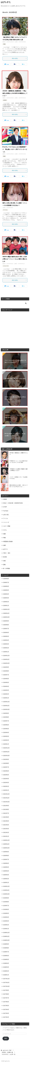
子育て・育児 (6, 553)
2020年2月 (6, 878)
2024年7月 (6, 674)
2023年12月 (6, 701)
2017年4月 (6, 1009)
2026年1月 (6, 605)
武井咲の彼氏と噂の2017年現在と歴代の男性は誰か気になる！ (15, 398)
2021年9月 (6, 805)
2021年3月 (6, 828)
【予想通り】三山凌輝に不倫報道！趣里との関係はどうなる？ (19, 469)
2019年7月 (6, 905)
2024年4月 (6, 686)
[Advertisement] (15, 328)
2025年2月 (6, 647)
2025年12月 (6, 609)
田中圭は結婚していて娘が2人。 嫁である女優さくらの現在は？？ (15, 434)
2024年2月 (6, 694)
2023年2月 (6, 740)
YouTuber (5, 510)
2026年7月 (6, 582)
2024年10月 (6, 663)
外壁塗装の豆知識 (7, 541)
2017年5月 (6, 1005)
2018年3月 (6, 967)
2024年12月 (6, 655)
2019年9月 (6, 898)
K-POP (5, 507)
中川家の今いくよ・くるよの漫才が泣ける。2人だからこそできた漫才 (19, 461)
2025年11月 (6, 613)
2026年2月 (6, 601)
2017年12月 (6, 978)
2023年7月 (6, 721)
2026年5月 (6, 590)
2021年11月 (6, 798)
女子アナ (5, 549)
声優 (4, 44)
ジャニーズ (5, 265)
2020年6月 (6, 863)
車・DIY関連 (6, 568)
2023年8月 (6, 717)
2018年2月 (6, 971)
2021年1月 (6, 836)
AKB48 (4, 100)
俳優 (4, 533)
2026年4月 (6, 594)
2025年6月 (6, 632)
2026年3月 (6, 598)
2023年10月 (6, 709)
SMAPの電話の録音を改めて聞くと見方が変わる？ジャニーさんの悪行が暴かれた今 (14, 259)
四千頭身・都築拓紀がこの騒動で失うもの (19, 453)
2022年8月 (6, 763)
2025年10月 (6, 617)
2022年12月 (6, 748)
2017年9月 (6, 990)
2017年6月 (6, 1001)
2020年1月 (6, 882)
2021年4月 (6, 824)
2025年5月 (6, 636)
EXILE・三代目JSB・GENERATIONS (13, 503)
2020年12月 (6, 840)
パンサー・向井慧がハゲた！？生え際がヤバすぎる (19, 477)
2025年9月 (6, 621)
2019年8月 (6, 901)
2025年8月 (6, 624)
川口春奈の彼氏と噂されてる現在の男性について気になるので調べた (15, 379)
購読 (5, 1038)
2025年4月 (6, 640)
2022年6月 (6, 771)
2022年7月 (6, 767)
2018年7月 (6, 951)
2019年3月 (6, 921)
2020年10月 (6, 848)
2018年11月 (6, 936)
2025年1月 (6, 651)
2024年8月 (6, 671)
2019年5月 (6, 913)
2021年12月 (6, 794)
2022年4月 (6, 778)
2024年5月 (6, 682)
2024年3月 (6, 690)
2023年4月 (6, 732)
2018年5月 (6, 959)
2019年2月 (6, 924)
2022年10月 (6, 755)
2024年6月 (6, 678)
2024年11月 (6, 659)
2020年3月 (6, 874)
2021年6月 (6, 817)
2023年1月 (6, 744)
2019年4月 (6, 917)
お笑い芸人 (6, 514)
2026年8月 (6, 578)
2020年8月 (6, 855)
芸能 (4, 156)
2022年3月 (6, 782)
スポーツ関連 (6, 526)
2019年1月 (6, 928)
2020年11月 (6, 844)
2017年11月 (6, 982)
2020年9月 (6, 851)
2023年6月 (6, 724)
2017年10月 (6, 986)
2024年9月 (6, 667)
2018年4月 (6, 963)
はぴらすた (6, 2)
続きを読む (15, 58)
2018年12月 (6, 932)
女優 (4, 545)
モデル (5, 530)
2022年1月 (6, 790)
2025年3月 (6, 644)
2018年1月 (6, 975)
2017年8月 (6, 994)
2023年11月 (6, 705)
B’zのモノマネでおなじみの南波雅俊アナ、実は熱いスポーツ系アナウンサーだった (14, 149)
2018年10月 (6, 940)
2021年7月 (6, 813)
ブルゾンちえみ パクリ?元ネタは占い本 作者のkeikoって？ (15, 416)
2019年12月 (6, 886)
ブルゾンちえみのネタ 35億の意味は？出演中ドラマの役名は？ (15, 361)
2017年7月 (6, 998)
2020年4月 (6, 871)
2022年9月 (6, 759)
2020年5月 (6, 867)
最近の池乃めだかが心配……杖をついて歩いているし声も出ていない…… (19, 486)
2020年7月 (6, 859)
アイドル (5, 209)
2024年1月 (6, 698)
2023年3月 (6, 736)
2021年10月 (6, 801)
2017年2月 (6, 1017)
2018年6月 (6, 955)
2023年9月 (6, 713)
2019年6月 (6, 909)
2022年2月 (6, 786)
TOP (7, 1050)
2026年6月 (6, 586)
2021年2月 (6, 832)
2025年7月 (6, 628)
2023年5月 (6, 728)
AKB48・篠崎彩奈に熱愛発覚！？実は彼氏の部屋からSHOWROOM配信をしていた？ (14, 93)
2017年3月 (6, 1013)
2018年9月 (6, 944)
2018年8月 (6, 948)
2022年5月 (6, 774)
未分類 (5, 557)
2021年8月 (6, 809)
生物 (4, 560)
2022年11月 (6, 751)
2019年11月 (6, 890)
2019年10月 (6, 894)
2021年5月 (6, 821)
